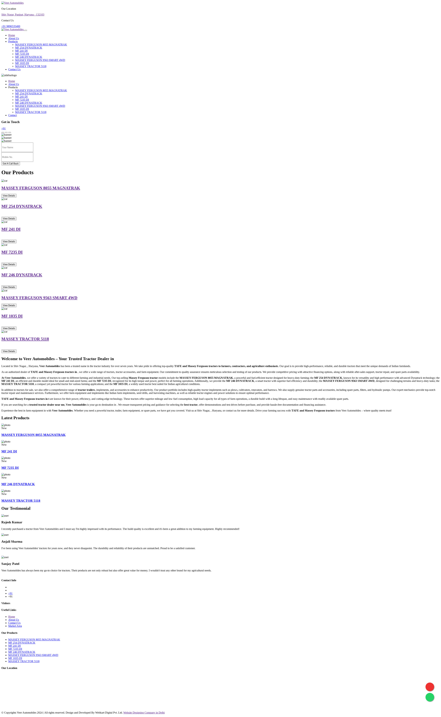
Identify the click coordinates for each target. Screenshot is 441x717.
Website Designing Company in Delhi (144, 712)
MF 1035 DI (22, 63)
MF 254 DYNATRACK (28, 47)
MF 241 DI (21, 50)
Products (13, 41)
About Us (13, 38)
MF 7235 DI (22, 53)
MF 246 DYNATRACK (28, 56)
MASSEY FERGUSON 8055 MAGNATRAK (41, 44)
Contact (12, 115)
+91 (3, 128)
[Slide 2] (6, 132)
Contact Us (14, 69)
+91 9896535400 (10, 26)
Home (11, 35)
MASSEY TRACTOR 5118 (30, 66)
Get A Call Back (11, 163)
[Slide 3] (9, 132)
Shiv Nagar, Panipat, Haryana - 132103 (22, 14)
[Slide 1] (2, 132)
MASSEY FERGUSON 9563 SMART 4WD (40, 60)
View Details (9, 195)
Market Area (15, 625)
